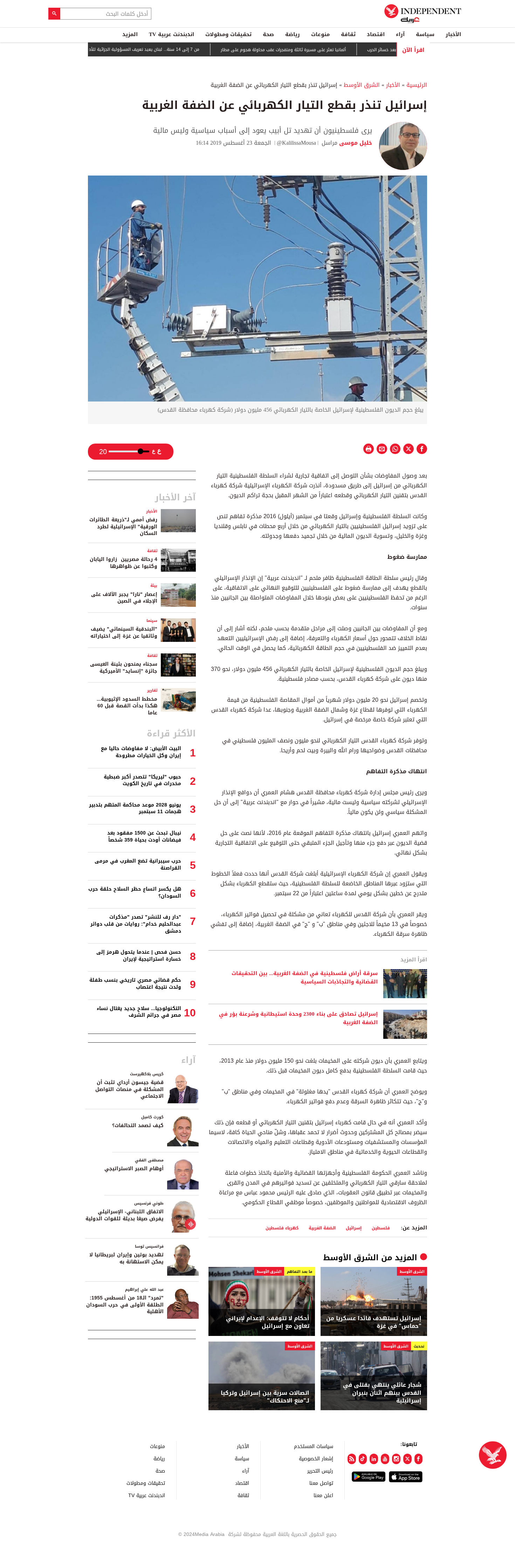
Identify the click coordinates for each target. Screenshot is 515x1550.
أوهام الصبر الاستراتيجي (134, 1168)
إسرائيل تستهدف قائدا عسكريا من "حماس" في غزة (373, 1322)
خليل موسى (354, 142)
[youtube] (385, 1459)
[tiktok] (363, 1459)
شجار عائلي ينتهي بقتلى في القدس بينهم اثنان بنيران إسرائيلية (382, 1393)
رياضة (292, 34)
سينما (151, 620)
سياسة (425, 34)
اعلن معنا (323, 1495)
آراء (400, 34)
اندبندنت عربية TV (171, 34)
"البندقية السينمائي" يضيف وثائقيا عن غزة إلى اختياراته (123, 632)
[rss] (352, 1459)
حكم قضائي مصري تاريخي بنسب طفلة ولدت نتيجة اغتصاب (135, 983)
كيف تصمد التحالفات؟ (138, 1125)
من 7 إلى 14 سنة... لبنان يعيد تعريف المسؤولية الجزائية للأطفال (168, 49)
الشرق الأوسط (362, 85)
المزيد (130, 34)
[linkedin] (374, 1459)
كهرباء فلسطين (282, 1228)
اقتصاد (376, 34)
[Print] (368, 449)
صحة (268, 34)
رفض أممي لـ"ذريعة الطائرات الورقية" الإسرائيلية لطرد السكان (123, 526)
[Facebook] (418, 1459)
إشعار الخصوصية (316, 1458)
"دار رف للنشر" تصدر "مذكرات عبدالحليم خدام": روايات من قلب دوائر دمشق (135, 923)
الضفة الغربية (322, 1228)
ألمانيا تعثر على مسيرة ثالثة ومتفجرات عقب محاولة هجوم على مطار (310, 50)
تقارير (152, 690)
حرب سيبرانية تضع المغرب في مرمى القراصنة (138, 864)
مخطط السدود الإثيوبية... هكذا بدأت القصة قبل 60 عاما (127, 706)
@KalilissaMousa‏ (296, 142)
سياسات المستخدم (313, 1446)
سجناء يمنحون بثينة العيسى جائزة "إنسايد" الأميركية (123, 667)
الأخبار (453, 34)
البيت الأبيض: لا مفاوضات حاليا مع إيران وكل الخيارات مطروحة (141, 752)
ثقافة (348, 34)
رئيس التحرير (320, 1470)
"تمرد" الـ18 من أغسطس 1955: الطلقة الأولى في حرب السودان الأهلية (125, 1304)
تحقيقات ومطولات (228, 34)
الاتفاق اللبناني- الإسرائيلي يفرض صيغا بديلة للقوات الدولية (124, 1215)
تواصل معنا (321, 1483)
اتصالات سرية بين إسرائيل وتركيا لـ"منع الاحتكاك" (265, 1397)
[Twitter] (407, 1459)
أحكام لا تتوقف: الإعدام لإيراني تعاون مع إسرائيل (267, 1322)
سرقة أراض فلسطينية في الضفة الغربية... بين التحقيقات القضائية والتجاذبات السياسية (305, 978)
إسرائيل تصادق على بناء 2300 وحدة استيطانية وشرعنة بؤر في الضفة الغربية (298, 1018)
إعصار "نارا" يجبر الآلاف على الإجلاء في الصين (124, 598)
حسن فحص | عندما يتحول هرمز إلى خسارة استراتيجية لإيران (138, 955)
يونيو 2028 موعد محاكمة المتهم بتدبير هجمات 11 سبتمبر (135, 808)
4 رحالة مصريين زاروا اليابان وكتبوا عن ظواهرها (123, 563)
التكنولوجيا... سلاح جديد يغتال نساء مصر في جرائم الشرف (139, 1012)
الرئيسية (416, 85)
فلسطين (381, 1228)
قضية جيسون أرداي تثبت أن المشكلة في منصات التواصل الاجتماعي (129, 1089)
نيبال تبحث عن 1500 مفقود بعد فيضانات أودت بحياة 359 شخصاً (144, 836)
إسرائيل (354, 1228)
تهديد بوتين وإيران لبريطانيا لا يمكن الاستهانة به (126, 1258)
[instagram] (396, 1459)
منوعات (320, 34)
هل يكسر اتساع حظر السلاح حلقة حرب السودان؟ (134, 892)
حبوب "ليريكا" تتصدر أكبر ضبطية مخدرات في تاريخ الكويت (142, 780)
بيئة (153, 585)
